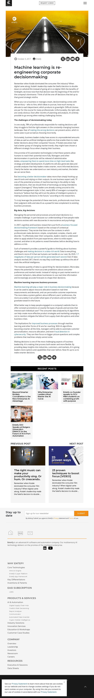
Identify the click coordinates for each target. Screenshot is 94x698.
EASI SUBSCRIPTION (19, 588)
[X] (63, 59)
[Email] (72, 59)
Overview (11, 643)
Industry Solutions (15, 623)
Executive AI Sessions (17, 665)
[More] (77, 59)
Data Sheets (13, 668)
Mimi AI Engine (15, 571)
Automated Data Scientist (19, 617)
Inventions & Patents (17, 583)
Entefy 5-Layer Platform (18, 574)
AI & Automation (15, 602)
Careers (11, 657)
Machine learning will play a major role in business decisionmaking (42, 287)
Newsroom (12, 653)
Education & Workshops (18, 629)
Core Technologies (16, 567)
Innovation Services (16, 626)
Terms (71, 518)
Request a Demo (47, 3)
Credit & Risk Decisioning (19, 608)
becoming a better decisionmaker (32, 176)
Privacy (56, 518)
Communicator (15, 614)
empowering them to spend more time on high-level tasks (45, 161)
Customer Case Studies (18, 633)
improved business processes (44, 323)
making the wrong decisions (42, 130)
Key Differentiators (16, 580)
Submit (81, 513)
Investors (11, 650)
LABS (11, 592)
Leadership (12, 647)
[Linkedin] (68, 59)
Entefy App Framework (18, 576)
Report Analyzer (15, 611)
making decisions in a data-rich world (43, 251)
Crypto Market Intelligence (19, 620)
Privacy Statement (19, 683)
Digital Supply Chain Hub (19, 605)
